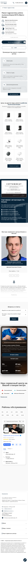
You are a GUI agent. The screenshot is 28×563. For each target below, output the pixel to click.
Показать (14, 319)
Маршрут (8, 444)
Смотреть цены (14, 358)
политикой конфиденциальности (20, 44)
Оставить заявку (14, 354)
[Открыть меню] (26, 3)
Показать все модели (14, 166)
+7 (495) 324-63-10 (19, 2)
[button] (11, 275)
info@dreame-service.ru (8, 510)
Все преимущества (14, 94)
